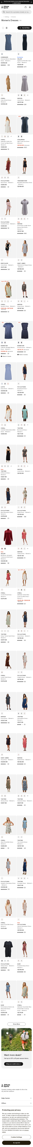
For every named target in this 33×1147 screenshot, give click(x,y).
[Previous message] (2, 2)
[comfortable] (6, 28)
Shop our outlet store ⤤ (13, 1064)
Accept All (16, 1142)
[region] (16, 1127)
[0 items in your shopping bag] (25, 7)
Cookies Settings (16, 1137)
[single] (3, 28)
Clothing (7, 17)
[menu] (30, 7)
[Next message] (31, 2)
